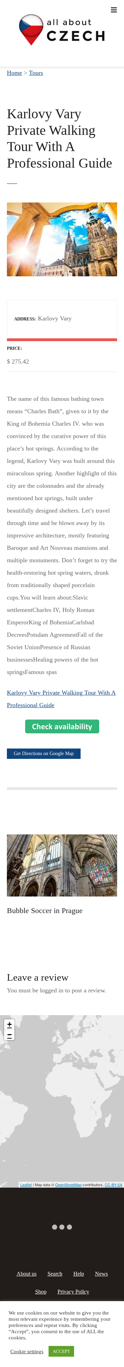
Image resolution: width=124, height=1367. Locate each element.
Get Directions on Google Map (44, 753)
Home (14, 72)
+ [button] (9, 1024)
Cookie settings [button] (26, 1351)
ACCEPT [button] (61, 1351)
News (101, 1274)
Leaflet (26, 1184)
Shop (40, 1292)
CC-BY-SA (113, 1184)
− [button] (9, 1034)
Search (55, 1274)
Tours (36, 72)
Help (78, 1274)
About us (27, 1274)
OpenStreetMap (68, 1184)
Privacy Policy (73, 1292)
